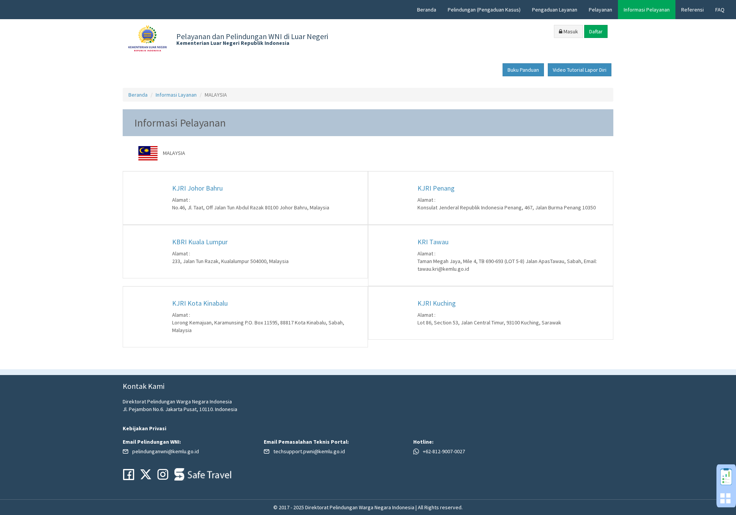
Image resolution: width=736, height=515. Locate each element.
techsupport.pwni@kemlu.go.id (309, 451)
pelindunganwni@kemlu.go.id (165, 451)
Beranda (426, 9)
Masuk (570, 31)
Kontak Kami (143, 386)
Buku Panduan (523, 69)
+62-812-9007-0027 (444, 451)
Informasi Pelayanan (647, 9)
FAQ (719, 9)
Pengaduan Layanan (554, 9)
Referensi (692, 9)
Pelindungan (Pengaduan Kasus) (484, 9)
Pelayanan (600, 9)
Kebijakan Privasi (144, 428)
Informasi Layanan (176, 94)
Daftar (596, 31)
